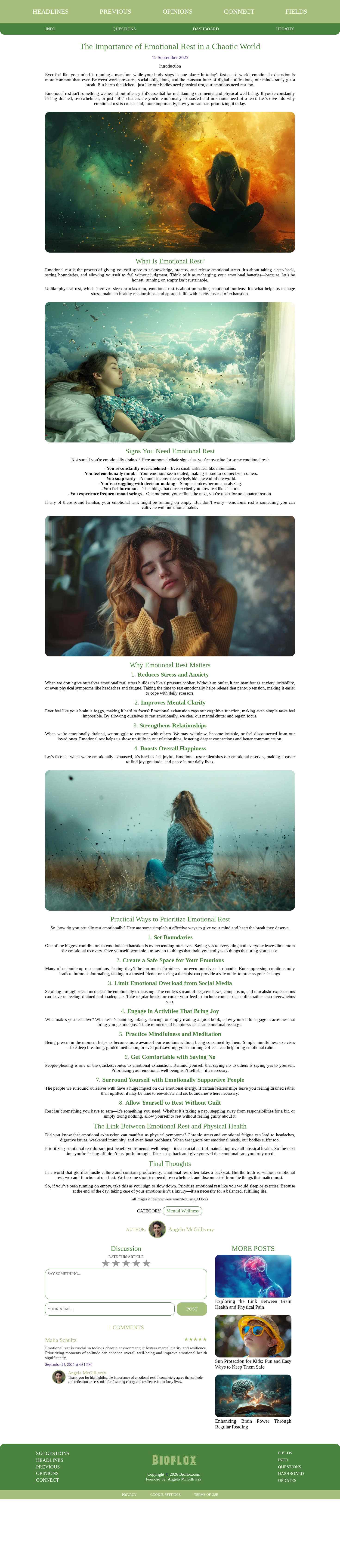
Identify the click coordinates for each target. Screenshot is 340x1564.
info (50, 29)
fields (296, 11)
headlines (51, 11)
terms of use (206, 1494)
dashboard (206, 29)
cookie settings (165, 1494)
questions (124, 29)
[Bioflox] (174, 1459)
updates (285, 29)
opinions (178, 11)
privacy (129, 1494)
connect (239, 11)
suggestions (52, 1453)
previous (115, 11)
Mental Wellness (182, 1211)
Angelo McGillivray (185, 1479)
